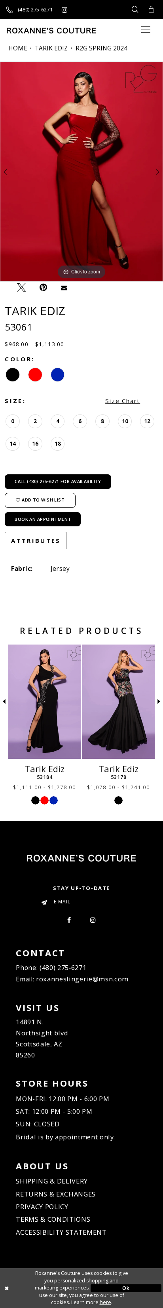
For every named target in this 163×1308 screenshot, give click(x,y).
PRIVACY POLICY (42, 1206)
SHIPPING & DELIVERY (52, 1180)
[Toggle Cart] (151, 9)
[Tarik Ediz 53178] (118, 702)
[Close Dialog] (37, 1288)
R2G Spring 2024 (101, 48)
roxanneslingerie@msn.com (82, 978)
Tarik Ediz (51, 48)
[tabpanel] (81, 171)
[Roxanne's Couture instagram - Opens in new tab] (64, 9)
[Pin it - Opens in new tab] (43, 287)
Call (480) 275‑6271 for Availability (58, 481)
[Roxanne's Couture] (51, 30)
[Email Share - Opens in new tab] (64, 287)
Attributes (36, 540)
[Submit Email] (46, 900)
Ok (125, 1287)
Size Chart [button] (122, 401)
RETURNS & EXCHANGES (56, 1193)
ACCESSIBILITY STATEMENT (61, 1232)
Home (17, 48)
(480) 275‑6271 (63, 967)
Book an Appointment (43, 519)
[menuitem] (69, 919)
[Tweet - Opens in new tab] (21, 287)
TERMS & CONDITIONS (53, 1219)
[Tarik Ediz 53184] (44, 702)
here (105, 1302)
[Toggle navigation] (145, 30)
